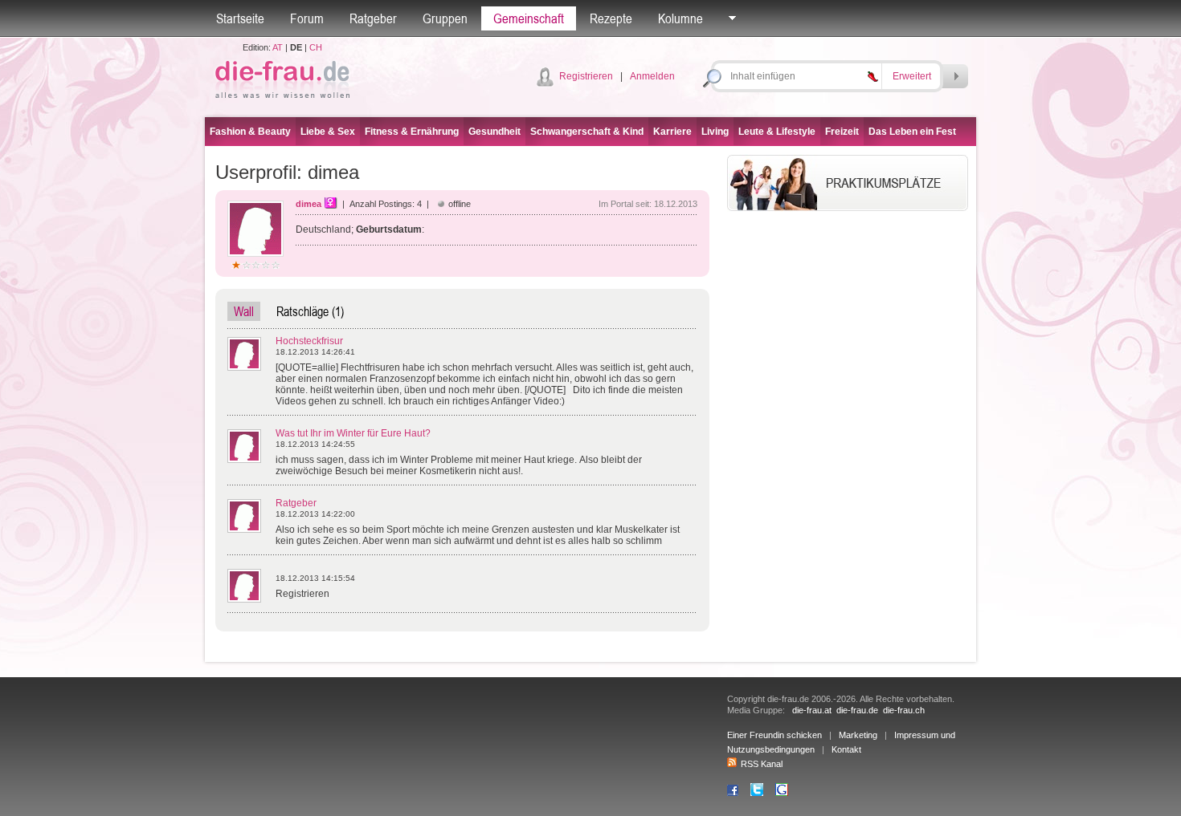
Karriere (672, 131)
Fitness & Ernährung (412, 131)
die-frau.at (812, 710)
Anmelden (652, 76)
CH (315, 47)
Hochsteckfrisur (309, 341)
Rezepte (611, 18)
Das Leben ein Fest (912, 131)
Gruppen (445, 18)
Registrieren (586, 76)
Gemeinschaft (528, 18)
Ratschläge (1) (310, 311)
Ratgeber (373, 18)
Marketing (858, 735)
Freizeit (842, 131)
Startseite (240, 18)
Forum (307, 18)
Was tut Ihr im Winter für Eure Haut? (353, 433)
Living (715, 131)
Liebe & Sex (327, 131)
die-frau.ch (904, 710)
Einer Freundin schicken (774, 735)
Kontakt (846, 749)
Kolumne (680, 18)
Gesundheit (494, 131)
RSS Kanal (762, 764)
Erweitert (912, 76)
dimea (308, 204)
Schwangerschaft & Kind (587, 131)
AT (277, 47)
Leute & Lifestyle (776, 131)
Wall (244, 311)
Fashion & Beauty (250, 131)
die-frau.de (857, 710)
